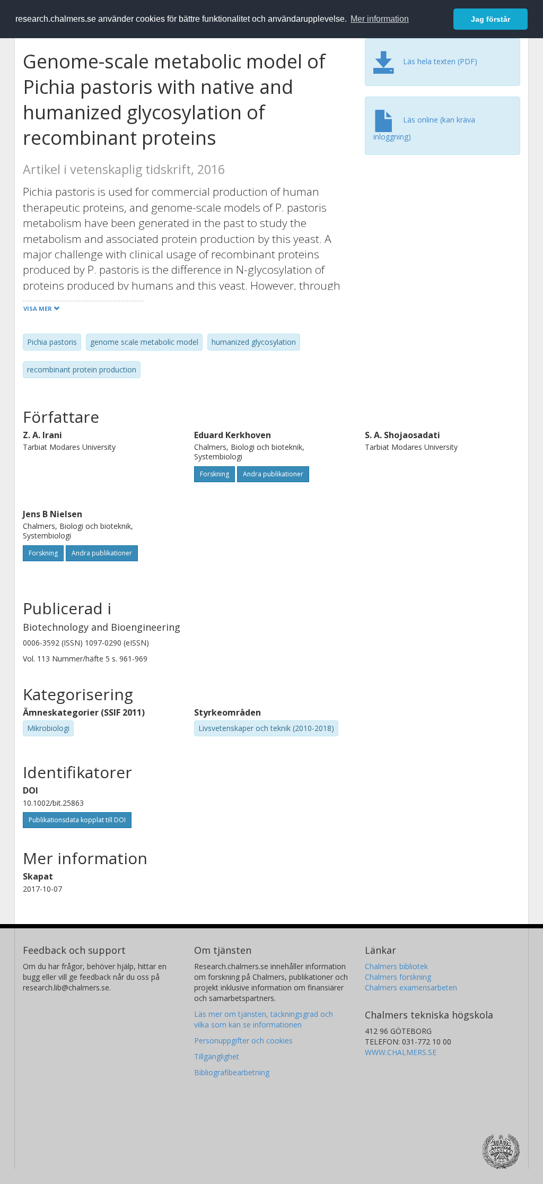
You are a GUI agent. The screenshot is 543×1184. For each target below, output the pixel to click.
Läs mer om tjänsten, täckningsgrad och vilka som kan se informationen (263, 1019)
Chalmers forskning (398, 977)
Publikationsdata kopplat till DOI (77, 819)
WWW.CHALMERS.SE (400, 1052)
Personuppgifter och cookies (243, 1040)
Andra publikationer (273, 473)
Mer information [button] (380, 18)
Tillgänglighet (216, 1056)
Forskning (214, 473)
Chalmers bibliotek (396, 966)
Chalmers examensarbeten (411, 987)
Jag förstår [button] (490, 19)
